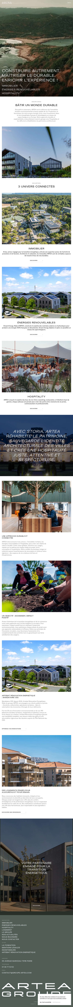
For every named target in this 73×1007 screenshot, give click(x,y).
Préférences (56, 1002)
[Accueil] (7, 3)
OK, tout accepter (45, 1002)
